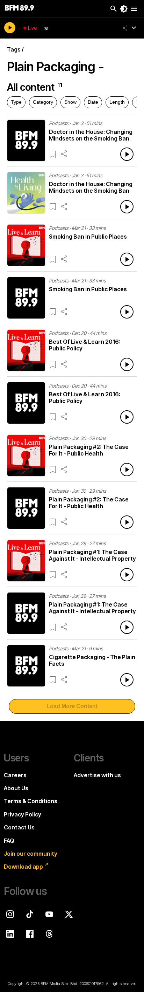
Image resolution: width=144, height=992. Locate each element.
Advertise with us (97, 775)
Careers (15, 775)
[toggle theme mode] (124, 9)
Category (43, 102)
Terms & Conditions (30, 801)
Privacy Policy (22, 814)
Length (117, 102)
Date (93, 102)
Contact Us (19, 827)
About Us (16, 788)
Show (70, 102)
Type (16, 102)
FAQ (9, 840)
